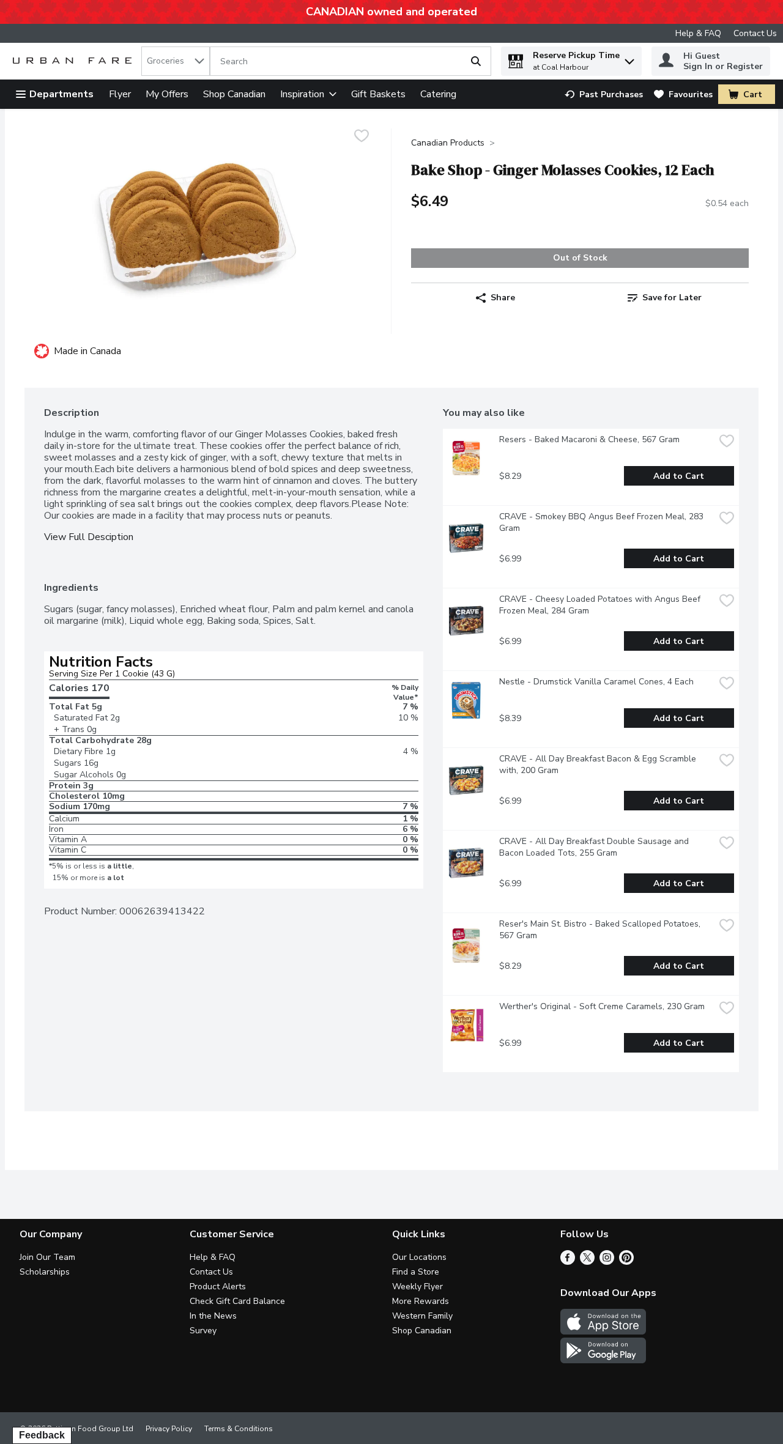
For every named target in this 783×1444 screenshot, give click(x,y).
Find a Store (415, 1272)
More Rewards (420, 1301)
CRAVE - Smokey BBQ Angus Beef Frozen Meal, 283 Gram (602, 522)
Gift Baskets (378, 94)
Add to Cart (678, 476)
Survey (203, 1330)
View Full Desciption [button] (88, 537)
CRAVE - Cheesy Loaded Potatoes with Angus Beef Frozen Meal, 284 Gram (601, 604)
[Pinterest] (626, 1261)
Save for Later (672, 297)
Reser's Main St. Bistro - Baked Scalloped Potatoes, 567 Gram (601, 929)
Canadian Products (447, 143)
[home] (74, 61)
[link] (603, 94)
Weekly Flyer (417, 1286)
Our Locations (419, 1257)
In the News (213, 1316)
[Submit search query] (476, 61)
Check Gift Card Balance (237, 1301)
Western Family (422, 1316)
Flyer (120, 94)
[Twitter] (587, 1261)
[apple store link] (603, 1331)
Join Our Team (47, 1257)
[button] (629, 58)
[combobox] (175, 61)
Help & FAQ (698, 33)
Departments (61, 94)
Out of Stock (580, 258)
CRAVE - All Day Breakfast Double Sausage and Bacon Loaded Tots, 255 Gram (595, 847)
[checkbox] (361, 137)
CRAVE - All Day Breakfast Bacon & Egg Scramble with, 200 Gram (599, 764)
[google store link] (603, 1360)
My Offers (167, 94)
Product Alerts (218, 1286)
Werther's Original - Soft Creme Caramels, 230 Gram (602, 1006)
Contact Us (755, 33)
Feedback (42, 1435)
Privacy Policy (169, 1429)
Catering (438, 94)
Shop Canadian (234, 94)
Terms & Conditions (238, 1429)
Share (503, 297)
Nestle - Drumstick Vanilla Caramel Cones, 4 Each (596, 681)
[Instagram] (606, 1261)
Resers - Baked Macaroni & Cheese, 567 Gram (589, 439)
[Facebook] (567, 1261)
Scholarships (45, 1272)
